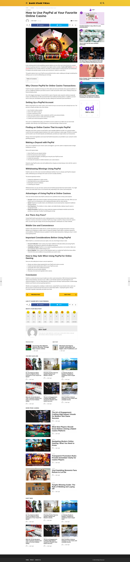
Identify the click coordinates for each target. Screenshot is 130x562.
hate (68, 321)
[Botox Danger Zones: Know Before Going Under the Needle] (91, 71)
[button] (26, 3)
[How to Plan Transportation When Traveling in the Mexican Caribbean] (91, 88)
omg (39, 321)
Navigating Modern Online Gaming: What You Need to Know (63, 443)
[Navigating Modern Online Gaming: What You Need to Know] (38, 445)
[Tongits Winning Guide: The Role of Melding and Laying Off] (38, 489)
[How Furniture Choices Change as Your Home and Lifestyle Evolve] (69, 388)
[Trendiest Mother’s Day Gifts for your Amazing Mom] (91, 18)
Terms (27, 559)
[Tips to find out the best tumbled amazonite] (91, 36)
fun (28, 321)
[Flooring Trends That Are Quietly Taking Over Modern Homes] (51, 364)
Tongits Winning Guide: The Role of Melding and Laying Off (63, 487)
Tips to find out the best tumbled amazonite (88, 44)
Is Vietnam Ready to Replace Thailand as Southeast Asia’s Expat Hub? (68, 374)
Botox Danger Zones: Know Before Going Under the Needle (91, 79)
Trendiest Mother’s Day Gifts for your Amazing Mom (90, 26)
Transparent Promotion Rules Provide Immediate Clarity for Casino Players (64, 458)
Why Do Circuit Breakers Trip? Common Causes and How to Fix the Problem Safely (34, 399)
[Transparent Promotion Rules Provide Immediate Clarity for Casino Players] (38, 460)
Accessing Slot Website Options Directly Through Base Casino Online (40, 347)
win (45, 321)
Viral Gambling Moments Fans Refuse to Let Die (64, 471)
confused (74, 321)
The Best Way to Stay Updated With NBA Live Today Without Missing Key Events (91, 61)
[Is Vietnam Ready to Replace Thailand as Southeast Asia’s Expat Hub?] (69, 364)
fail (51, 321)
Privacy (32, 559)
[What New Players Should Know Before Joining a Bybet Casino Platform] (38, 431)
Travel (63, 371)
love (62, 321)
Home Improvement (48, 371)
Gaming (28, 10)
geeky (56, 321)
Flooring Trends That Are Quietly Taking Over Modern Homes (51, 374)
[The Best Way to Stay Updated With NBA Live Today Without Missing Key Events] (91, 53)
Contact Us (38, 559)
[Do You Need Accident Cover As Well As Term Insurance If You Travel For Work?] (34, 364)
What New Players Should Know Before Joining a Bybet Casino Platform (64, 429)
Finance (27, 371)
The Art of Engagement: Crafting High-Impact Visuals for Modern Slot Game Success (50, 399)
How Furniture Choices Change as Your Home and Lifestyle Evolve (69, 398)
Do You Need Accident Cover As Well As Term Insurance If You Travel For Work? (33, 374)
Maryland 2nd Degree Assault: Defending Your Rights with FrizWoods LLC (68, 347)
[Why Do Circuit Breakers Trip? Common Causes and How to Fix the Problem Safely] (34, 388)
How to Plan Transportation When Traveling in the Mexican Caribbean (89, 96)
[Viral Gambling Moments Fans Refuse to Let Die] (38, 474)
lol (34, 321)
